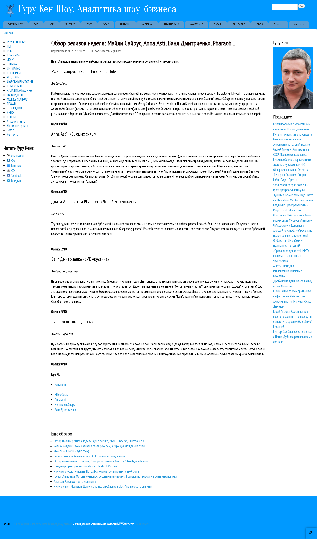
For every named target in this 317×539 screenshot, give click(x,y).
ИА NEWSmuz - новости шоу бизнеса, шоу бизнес (43, 524)
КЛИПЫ (11, 117)
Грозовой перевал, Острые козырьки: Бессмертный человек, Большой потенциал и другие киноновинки (115, 476)
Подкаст (278, 24)
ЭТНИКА (12, 64)
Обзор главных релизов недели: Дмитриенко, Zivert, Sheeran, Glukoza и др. (99, 441)
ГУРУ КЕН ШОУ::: (16, 42)
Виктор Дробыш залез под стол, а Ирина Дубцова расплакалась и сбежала (292, 336)
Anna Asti (60, 399)
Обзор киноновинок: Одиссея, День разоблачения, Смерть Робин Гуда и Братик (101, 461)
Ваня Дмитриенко (65, 410)
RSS (12, 160)
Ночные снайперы (65, 404)
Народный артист (17, 125)
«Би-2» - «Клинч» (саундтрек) (71, 451)
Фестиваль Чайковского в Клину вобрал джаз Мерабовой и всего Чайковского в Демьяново (292, 220)
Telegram (15, 180)
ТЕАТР (259, 24)
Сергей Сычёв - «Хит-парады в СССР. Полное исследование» (89, 456)
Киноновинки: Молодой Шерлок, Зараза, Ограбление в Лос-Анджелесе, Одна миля (103, 486)
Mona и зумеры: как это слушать (292, 134)
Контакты (299, 24)
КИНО (10, 112)
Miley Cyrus (61, 394)
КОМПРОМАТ (196, 24)
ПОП (36, 24)
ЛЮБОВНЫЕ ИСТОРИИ (20, 81)
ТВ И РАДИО (239, 24)
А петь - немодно (283, 266)
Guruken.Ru (143, 524)
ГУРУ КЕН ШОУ (15, 24)
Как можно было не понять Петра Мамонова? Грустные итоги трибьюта (96, 471)
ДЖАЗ (89, 24)
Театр (10, 130)
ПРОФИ (218, 24)
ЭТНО (106, 24)
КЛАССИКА (70, 24)
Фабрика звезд (16, 121)
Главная (8, 32)
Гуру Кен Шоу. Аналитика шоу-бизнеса (97, 8)
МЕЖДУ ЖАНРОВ (17, 99)
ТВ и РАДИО (14, 108)
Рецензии (60, 384)
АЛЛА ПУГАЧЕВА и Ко (19, 90)
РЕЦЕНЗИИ (125, 24)
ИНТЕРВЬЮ (147, 24)
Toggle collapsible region (311, 533)
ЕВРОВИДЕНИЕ (171, 24)
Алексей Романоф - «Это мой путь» (75, 481)
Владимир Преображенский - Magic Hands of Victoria (85, 466)
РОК (52, 24)
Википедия (17, 155)
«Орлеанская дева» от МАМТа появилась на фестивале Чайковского (291, 256)
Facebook (16, 175)
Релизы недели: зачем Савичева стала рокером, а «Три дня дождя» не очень (100, 446)
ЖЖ (12, 170)
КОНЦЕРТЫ (14, 73)
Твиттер (15, 165)
